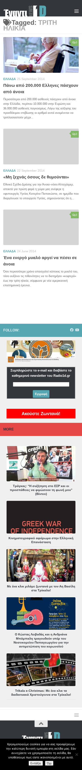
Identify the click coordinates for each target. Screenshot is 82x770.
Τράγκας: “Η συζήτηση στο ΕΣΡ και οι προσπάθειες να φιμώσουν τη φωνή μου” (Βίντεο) (41, 490)
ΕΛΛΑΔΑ (9, 79)
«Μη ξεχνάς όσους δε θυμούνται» (36, 177)
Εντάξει (35, 763)
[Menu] (76, 10)
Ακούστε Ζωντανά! (41, 413)
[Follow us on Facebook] (71, 330)
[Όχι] (76, 754)
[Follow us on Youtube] (77, 330)
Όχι (49, 763)
